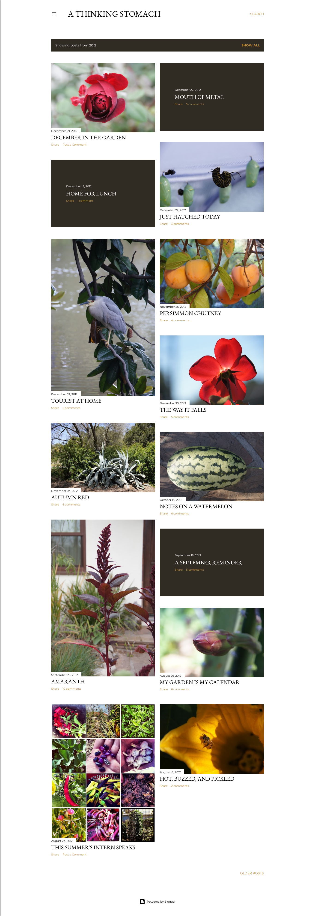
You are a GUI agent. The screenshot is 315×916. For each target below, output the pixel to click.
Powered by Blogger (161, 901)
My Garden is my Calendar (200, 682)
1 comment (85, 200)
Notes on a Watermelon (196, 506)
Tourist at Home (76, 400)
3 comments (180, 223)
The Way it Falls (183, 409)
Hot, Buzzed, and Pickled (197, 778)
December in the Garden (88, 137)
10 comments (71, 688)
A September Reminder (208, 562)
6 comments (71, 504)
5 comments (195, 104)
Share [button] (55, 144)
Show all (250, 45)
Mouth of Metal (199, 96)
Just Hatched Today (190, 216)
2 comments (71, 408)
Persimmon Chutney (190, 313)
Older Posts (252, 873)
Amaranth (68, 681)
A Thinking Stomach (114, 13)
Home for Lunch (91, 193)
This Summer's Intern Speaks (93, 847)
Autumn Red (70, 497)
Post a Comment (74, 144)
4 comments (180, 320)
